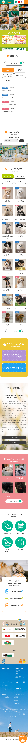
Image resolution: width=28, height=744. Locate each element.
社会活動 (17, 703)
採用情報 (22, 709)
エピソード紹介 (18, 704)
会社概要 (17, 696)
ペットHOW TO (18, 688)
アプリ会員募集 (5, 696)
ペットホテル (5, 685)
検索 (21, 140)
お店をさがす (5, 668)
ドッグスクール (4, 687)
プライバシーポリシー (9, 714)
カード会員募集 (5, 697)
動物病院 (4, 689)
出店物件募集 (14, 709)
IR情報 (16, 697)
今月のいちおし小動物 (19, 676)
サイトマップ (19, 711)
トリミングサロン (6, 684)
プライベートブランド (19, 702)
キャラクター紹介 (18, 699)
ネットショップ (9, 711)
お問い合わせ (14, 716)
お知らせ (5, 709)
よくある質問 (21, 714)
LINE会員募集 (5, 699)
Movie (16, 700)
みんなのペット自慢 (19, 682)
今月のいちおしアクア (19, 677)
